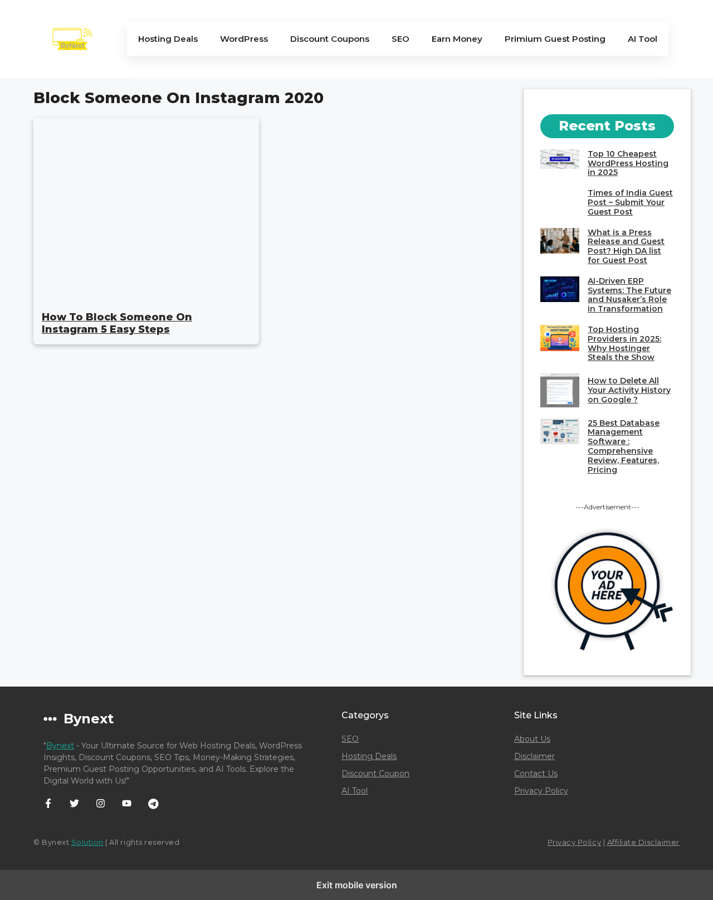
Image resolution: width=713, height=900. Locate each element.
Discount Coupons (329, 38)
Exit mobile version (356, 885)
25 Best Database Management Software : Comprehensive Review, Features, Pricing (624, 446)
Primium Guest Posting (555, 38)
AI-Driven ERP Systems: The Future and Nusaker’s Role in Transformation (629, 295)
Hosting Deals (168, 38)
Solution (87, 842)
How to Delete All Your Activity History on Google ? (629, 390)
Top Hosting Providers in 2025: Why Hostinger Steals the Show (624, 343)
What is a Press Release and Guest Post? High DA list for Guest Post (626, 246)
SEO (400, 38)
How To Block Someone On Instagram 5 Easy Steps (117, 323)
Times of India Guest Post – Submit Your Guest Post (630, 202)
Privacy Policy (541, 791)
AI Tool (642, 38)
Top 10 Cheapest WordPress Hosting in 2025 (628, 163)
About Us (532, 739)
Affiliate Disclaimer (643, 842)
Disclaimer (534, 756)
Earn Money (457, 38)
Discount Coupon (375, 773)
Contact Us (536, 773)
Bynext (60, 746)
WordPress (244, 38)
